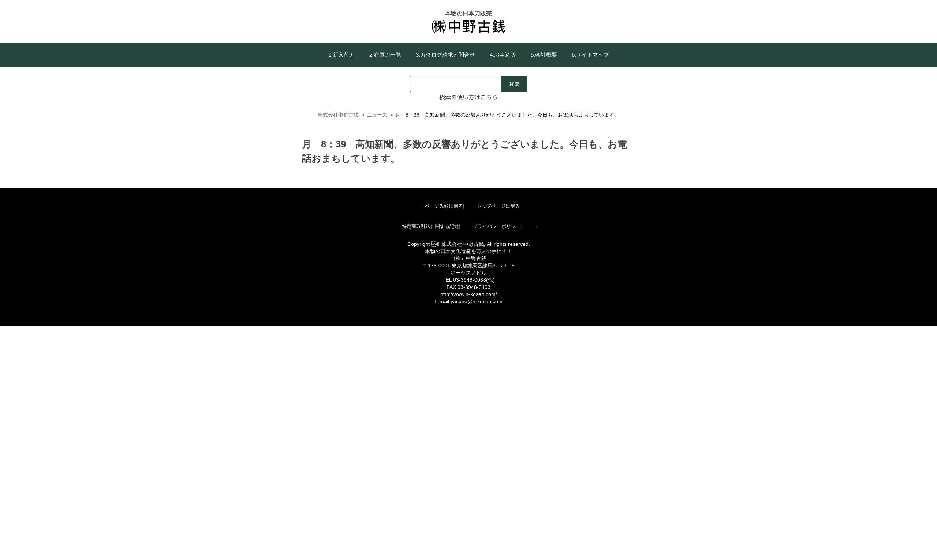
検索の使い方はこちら (468, 97)
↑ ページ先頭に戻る (442, 206)
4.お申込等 (503, 55)
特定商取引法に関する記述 (430, 226)
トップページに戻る (498, 206)
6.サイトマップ (590, 55)
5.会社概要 (544, 55)
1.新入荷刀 (341, 55)
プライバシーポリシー (496, 226)
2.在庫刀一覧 (385, 55)
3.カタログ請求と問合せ (445, 55)
